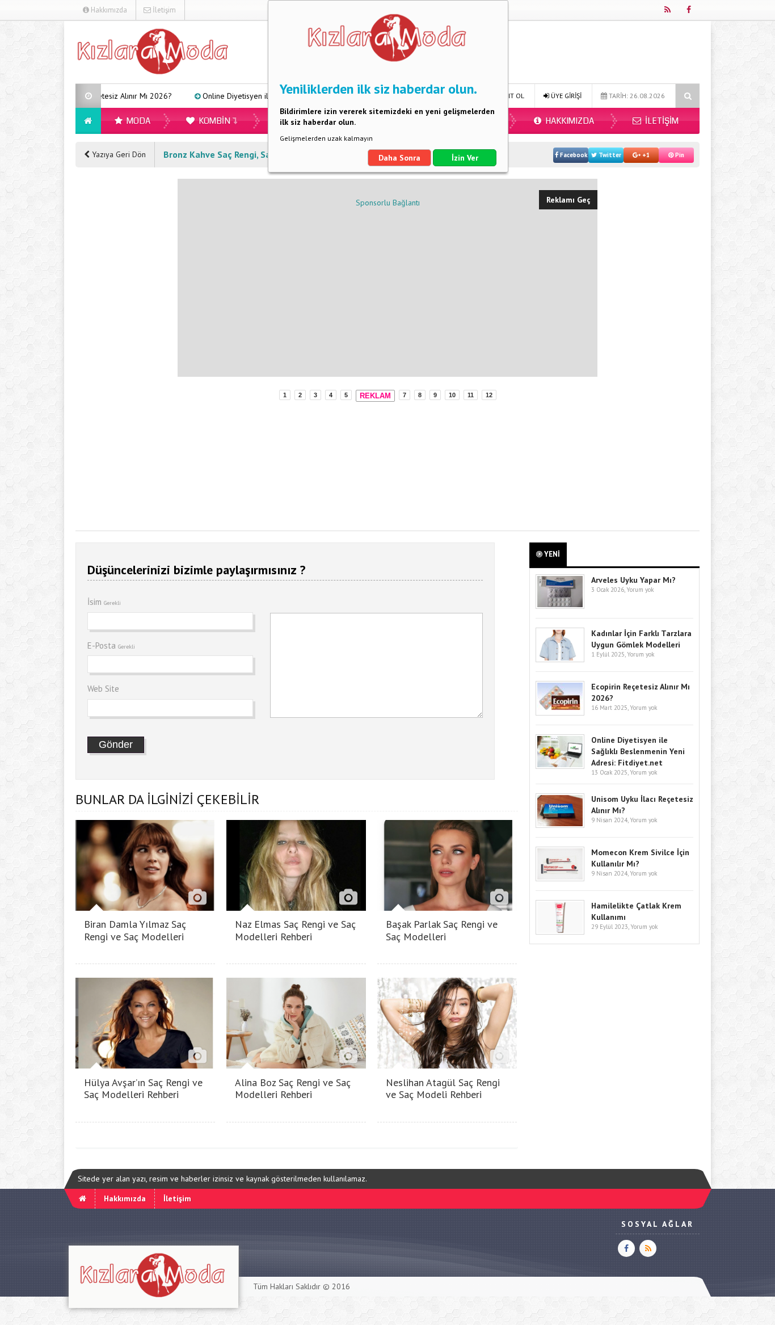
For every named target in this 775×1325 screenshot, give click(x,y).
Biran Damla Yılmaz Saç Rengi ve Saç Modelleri (135, 930)
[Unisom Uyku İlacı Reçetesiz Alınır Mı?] (560, 825)
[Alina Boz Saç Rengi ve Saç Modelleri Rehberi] (296, 1065)
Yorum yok (640, 590)
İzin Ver (465, 158)
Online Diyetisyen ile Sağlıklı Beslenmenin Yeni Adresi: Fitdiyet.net (257, 96)
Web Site (103, 688)
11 (470, 395)
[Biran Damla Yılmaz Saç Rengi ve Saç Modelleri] (145, 907)
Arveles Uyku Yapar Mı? (633, 580)
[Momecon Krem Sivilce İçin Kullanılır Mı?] (560, 879)
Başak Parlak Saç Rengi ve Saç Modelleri (442, 930)
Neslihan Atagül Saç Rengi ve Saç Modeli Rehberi (443, 1088)
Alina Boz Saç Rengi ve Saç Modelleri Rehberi (293, 1088)
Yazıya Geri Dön (118, 154)
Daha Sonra (399, 158)
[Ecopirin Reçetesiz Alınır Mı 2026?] (560, 713)
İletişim (163, 10)
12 (489, 395)
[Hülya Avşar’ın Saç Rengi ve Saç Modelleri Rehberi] (145, 1065)
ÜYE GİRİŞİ (565, 95)
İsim (104, 601)
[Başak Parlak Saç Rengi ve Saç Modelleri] (447, 907)
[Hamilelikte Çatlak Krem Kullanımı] (560, 932)
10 (452, 395)
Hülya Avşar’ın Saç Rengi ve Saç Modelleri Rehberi (143, 1088)
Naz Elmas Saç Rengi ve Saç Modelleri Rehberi (295, 930)
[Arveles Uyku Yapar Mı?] (560, 606)
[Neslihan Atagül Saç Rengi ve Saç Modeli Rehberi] (447, 1065)
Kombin (213, 121)
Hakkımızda (108, 10)
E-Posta (111, 645)
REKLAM (375, 396)
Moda (137, 121)
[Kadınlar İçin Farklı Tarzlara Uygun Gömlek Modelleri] (560, 659)
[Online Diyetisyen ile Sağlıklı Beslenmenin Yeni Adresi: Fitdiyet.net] (560, 766)
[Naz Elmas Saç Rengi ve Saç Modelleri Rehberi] (296, 907)
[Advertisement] (120, 349)
